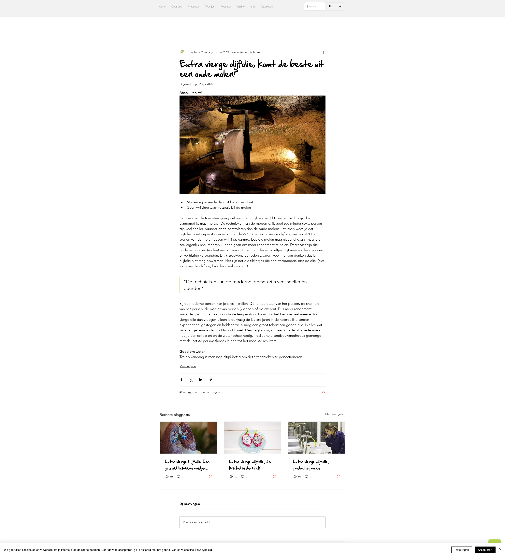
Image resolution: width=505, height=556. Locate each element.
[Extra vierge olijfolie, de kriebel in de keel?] (252, 438)
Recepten (180, 25)
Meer (313, 25)
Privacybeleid (203, 550)
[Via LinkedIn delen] (201, 380)
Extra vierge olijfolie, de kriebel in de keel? (250, 464)
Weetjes (220, 25)
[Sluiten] (500, 550)
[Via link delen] (210, 380)
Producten (201, 25)
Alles (163, 25)
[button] (340, 25)
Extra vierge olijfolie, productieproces (311, 464)
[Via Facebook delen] (181, 380)
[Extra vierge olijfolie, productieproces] (316, 438)
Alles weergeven (335, 414)
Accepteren (485, 550)
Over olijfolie (188, 366)
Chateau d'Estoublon (247, 25)
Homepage (276, 25)
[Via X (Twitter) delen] (191, 380)
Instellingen (462, 550)
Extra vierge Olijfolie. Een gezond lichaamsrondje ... (187, 464)
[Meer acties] (323, 52)
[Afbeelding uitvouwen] (252, 145)
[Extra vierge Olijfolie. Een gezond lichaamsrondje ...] (188, 438)
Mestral (297, 25)
